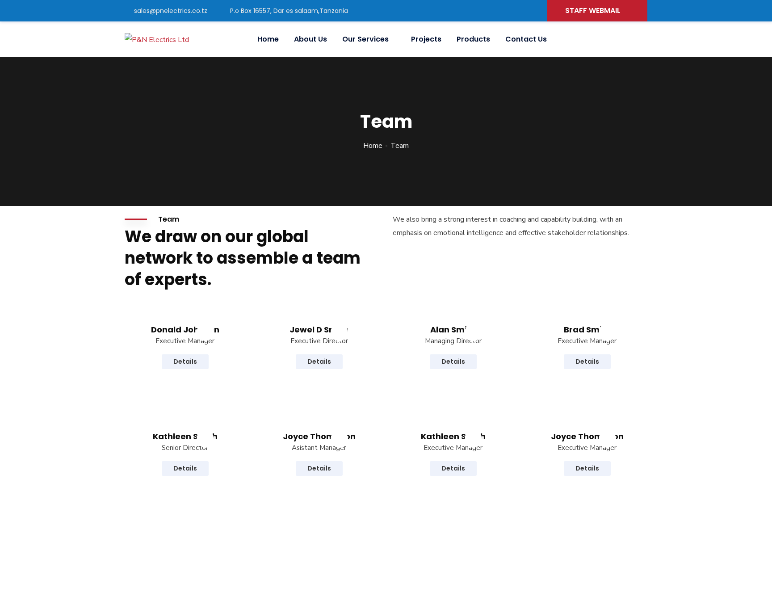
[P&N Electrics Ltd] (157, 39)
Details (185, 361)
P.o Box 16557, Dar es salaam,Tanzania (289, 10)
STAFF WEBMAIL (593, 10)
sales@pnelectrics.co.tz (170, 10)
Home (372, 146)
